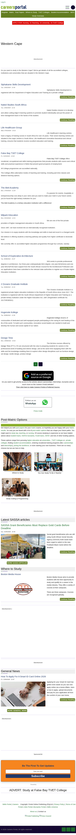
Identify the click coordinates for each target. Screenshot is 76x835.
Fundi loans (39, 436)
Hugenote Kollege (9, 312)
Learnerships (68, 443)
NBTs (72, 12)
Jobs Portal (28, 807)
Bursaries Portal (40, 807)
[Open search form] (73, 7)
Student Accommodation (60, 12)
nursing (31, 433)
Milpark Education (9, 215)
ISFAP (47, 436)
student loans (16, 436)
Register (5, 12)
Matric (11, 12)
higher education (33, 440)
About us (33, 811)
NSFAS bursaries (28, 436)
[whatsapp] (73, 829)
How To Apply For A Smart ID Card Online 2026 (23, 676)
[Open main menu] (67, 7)
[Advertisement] (38, 633)
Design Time (7, 338)
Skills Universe (52, 807)
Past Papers (19, 12)
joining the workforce (21, 445)
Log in (3, 2)
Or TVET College (57, 23)
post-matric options (39, 430)
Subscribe (38, 776)
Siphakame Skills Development (15, 84)
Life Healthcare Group (11, 128)
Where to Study (31, 12)
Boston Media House (11, 574)
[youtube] (68, 829)
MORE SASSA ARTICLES (17, 563)
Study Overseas (38, 16)
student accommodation (22, 443)
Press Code (38, 411)
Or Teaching (34, 23)
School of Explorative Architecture (17, 256)
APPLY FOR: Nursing (21, 23)
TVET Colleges (44, 12)
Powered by (33, 784)
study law (14, 433)
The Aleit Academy (10, 188)
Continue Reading (67, 97)
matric (33, 428)
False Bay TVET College (12, 153)
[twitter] (64, 829)
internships (8, 445)
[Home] (13, 7)
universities (46, 440)
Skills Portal (6, 804)
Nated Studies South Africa (13, 105)
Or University (44, 23)
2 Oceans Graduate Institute (14, 284)
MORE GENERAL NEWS (17, 711)
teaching (22, 433)
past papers (20, 428)
